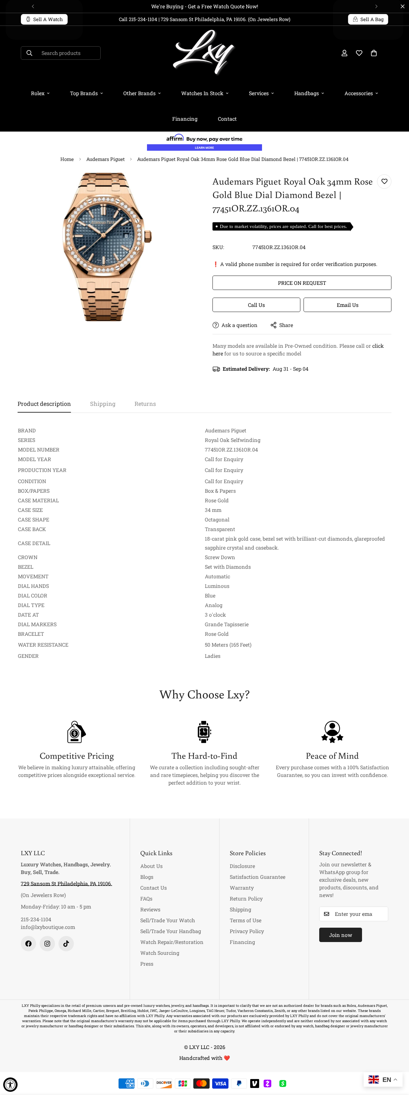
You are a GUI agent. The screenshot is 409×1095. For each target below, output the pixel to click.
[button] (374, 53)
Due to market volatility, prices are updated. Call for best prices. (283, 226)
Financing (184, 118)
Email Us (348, 304)
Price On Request (302, 282)
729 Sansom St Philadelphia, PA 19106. (66, 883)
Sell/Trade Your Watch (167, 920)
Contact (227, 118)
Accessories (358, 93)
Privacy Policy (247, 931)
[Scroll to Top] (396, 1060)
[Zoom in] (183, 186)
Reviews (150, 909)
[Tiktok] (66, 943)
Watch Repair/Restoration (172, 942)
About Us (151, 866)
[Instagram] (47, 943)
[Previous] (33, 6)
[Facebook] (28, 943)
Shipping (240, 909)
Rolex (37, 93)
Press (146, 963)
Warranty (242, 887)
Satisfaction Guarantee (257, 876)
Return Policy (246, 898)
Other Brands (139, 93)
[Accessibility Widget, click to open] (10, 1084)
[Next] (376, 6)
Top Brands (84, 93)
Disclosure (242, 866)
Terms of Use (245, 920)
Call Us (256, 304)
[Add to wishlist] (384, 181)
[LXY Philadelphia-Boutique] (204, 53)
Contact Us (153, 887)
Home (67, 159)
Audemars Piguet (105, 159)
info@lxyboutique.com (48, 927)
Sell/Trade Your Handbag (170, 931)
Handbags (306, 93)
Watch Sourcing (159, 952)
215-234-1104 (36, 919)
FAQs (146, 898)
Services (259, 93)
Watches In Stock (202, 93)
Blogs (146, 876)
